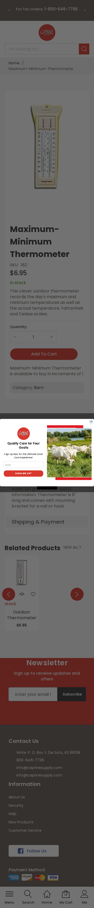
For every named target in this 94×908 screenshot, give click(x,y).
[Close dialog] (91, 421)
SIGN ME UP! (23, 473)
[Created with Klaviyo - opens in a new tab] (47, 487)
